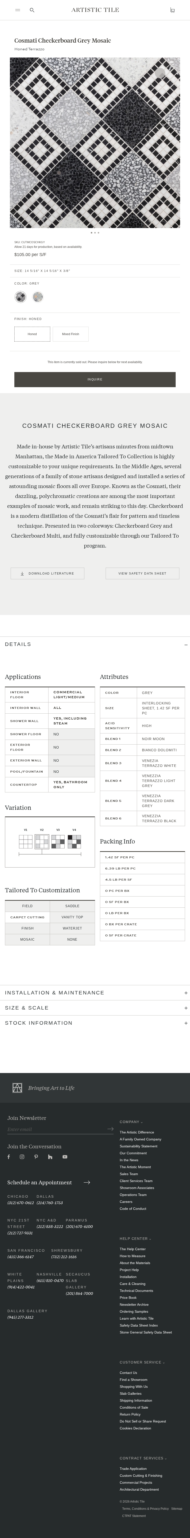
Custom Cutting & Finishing (141, 1476)
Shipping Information (136, 1400)
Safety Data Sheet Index (139, 1325)
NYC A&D (47, 1220)
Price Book (128, 1298)
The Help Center (133, 1249)
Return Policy (130, 1414)
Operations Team (133, 1195)
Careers (126, 1202)
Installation (128, 1277)
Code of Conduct (133, 1209)
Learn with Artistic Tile (137, 1318)
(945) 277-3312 (20, 1317)
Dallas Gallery (27, 1311)
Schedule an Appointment (40, 1182)
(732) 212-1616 (63, 1256)
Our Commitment (133, 1153)
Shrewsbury (67, 1250)
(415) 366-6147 (20, 1256)
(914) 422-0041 (21, 1286)
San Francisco (26, 1250)
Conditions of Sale (134, 1407)
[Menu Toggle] (17, 10)
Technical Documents (136, 1291)
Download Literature (51, 573)
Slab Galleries (131, 1393)
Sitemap (176, 1508)
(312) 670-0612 (20, 1202)
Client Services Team (136, 1181)
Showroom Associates (137, 1188)
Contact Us (128, 1373)
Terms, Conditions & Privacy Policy (145, 1508)
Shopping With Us (134, 1387)
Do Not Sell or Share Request (143, 1421)
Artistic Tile (137, 1501)
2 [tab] (95, 232)
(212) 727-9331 (20, 1232)
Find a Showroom (133, 1380)
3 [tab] (98, 232)
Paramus (77, 1220)
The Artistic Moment (135, 1167)
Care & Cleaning (132, 1284)
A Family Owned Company (140, 1139)
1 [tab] (91, 232)
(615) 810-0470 (50, 1280)
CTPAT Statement (134, 1516)
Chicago (18, 1196)
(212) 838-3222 (50, 1226)
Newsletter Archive (134, 1304)
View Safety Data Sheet (143, 573)
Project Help (129, 1270)
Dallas (45, 1196)
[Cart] (172, 10)
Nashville (49, 1274)
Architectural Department (139, 1489)
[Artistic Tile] (95, 10)
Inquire (95, 379)
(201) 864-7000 (79, 1293)
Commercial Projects (136, 1482)
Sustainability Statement (138, 1146)
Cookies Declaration (135, 1428)
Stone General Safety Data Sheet (146, 1332)
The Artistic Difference (137, 1132)
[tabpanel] (95, 143)
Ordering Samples (134, 1311)
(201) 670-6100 (79, 1226)
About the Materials (135, 1263)
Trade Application (133, 1469)
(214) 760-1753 (50, 1202)
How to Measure (132, 1256)
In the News (129, 1160)
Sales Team (129, 1174)
